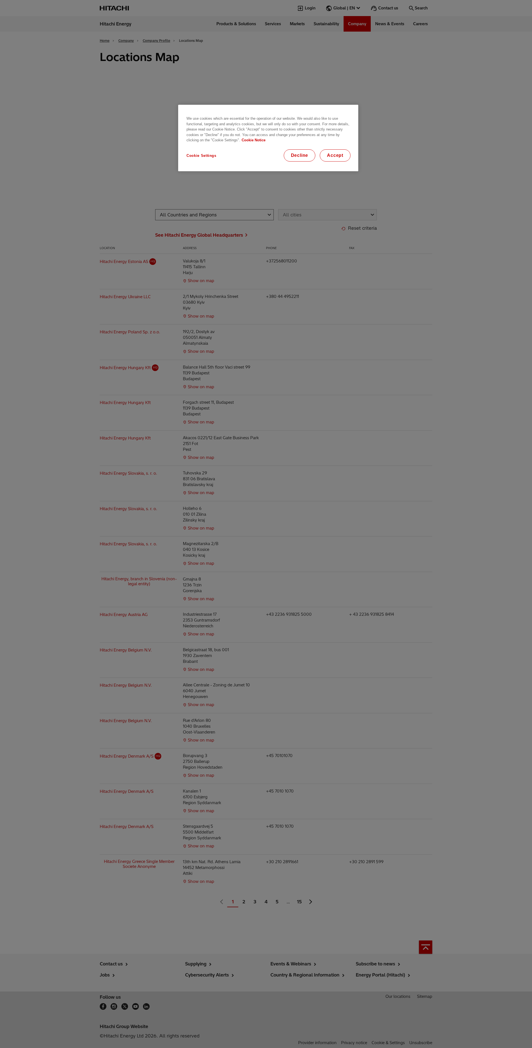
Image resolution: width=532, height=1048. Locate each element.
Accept (335, 155)
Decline (299, 155)
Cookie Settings (201, 156)
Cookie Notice (253, 140)
